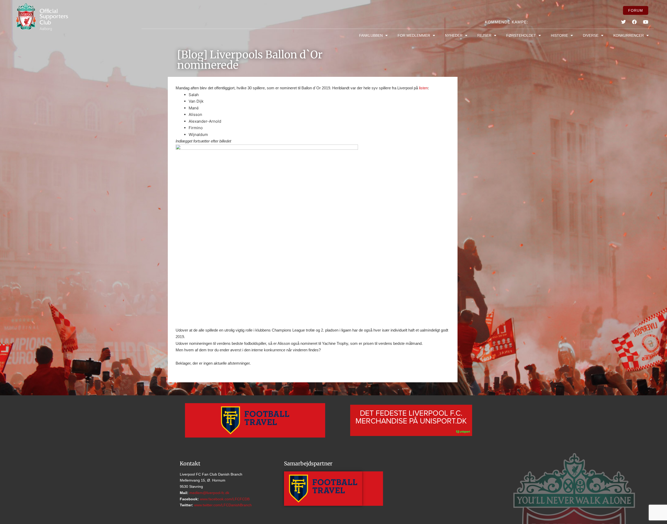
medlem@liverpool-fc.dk (208, 493)
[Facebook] (634, 22)
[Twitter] (623, 22)
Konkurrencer (628, 35)
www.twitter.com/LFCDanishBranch (222, 505)
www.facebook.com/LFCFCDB (224, 499)
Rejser (484, 35)
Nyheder (453, 35)
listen (423, 88)
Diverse (590, 35)
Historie (559, 35)
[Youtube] (645, 22)
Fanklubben (371, 35)
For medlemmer (414, 35)
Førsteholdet (521, 35)
